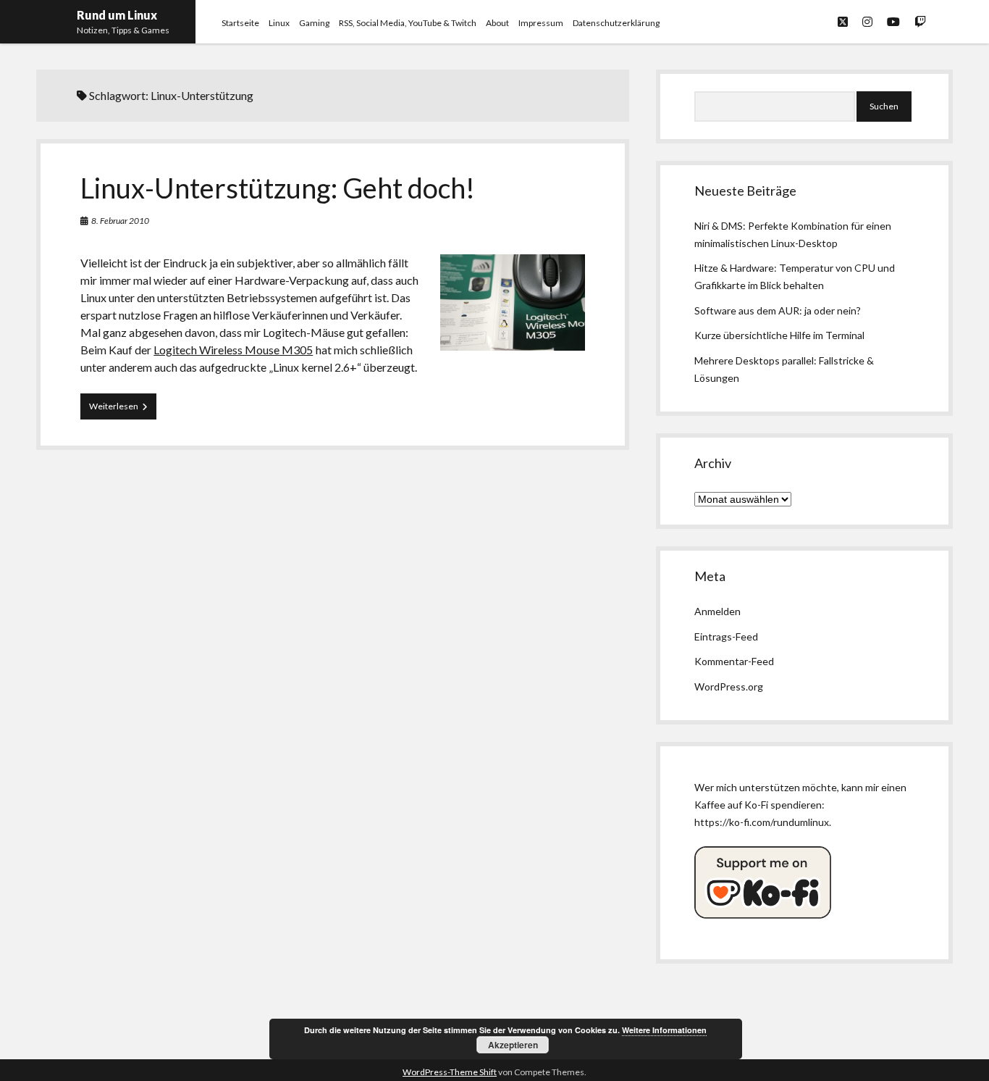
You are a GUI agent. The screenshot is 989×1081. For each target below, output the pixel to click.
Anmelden (717, 611)
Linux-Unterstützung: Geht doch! (277, 187)
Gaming (314, 22)
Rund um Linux (117, 15)
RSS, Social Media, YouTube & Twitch (407, 22)
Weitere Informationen (664, 1029)
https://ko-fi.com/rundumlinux (761, 822)
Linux (279, 22)
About (497, 22)
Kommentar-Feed (734, 661)
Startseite (240, 22)
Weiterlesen (122, 410)
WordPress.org (728, 686)
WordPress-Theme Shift (450, 1072)
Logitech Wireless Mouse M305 (233, 349)
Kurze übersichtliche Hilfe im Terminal (779, 335)
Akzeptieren (513, 1044)
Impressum (540, 22)
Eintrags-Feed (726, 636)
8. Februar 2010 (120, 220)
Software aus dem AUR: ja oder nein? (777, 310)
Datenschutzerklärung (616, 22)
